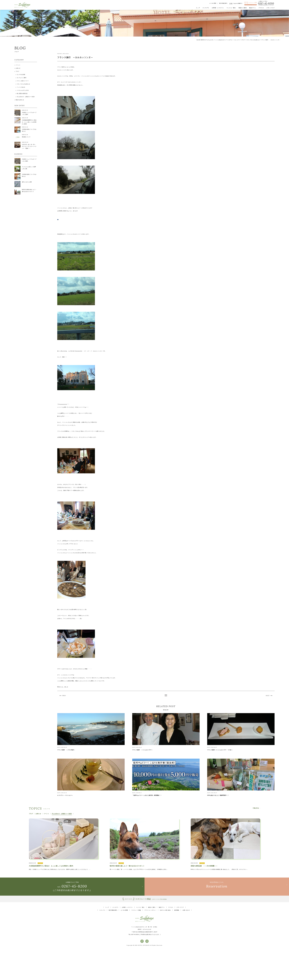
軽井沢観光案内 (223, 3)
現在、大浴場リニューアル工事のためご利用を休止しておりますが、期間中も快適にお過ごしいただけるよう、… (59, 866)
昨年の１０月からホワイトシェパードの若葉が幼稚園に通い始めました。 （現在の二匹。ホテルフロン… (219, 866)
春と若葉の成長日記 (22, 93)
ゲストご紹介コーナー (23, 80)
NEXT (268, 695)
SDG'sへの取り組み (165, 910)
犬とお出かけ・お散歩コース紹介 (26, 96)
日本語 (230, 3)
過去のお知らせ (20, 99)
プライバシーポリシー (150, 910)
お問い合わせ (186, 910)
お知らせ (18, 68)
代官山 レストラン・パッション (78, 76)
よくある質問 (212, 3)
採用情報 (176, 910)
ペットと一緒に (231, 8)
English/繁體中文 (237, 3)
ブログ (17, 71)
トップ (198, 8)
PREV (64, 695)
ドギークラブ (270, 8)
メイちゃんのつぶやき (23, 90)
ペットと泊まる (21, 87)
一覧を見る (255, 808)
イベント (18, 65)
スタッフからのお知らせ (23, 84)
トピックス (102, 910)
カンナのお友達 (21, 74)
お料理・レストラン (218, 8)
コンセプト (205, 8)
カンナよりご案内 (21, 77)
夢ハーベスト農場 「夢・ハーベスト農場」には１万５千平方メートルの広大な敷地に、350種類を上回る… (139, 866)
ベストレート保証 (136, 910)
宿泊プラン (252, 8)
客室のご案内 (243, 8)
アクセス (261, 8)
